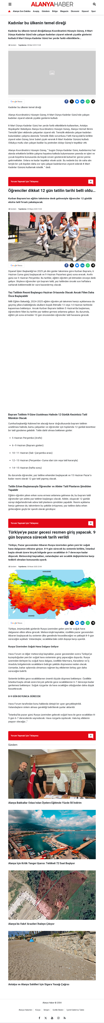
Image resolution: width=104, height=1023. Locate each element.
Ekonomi (75, 11)
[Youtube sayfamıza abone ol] (52, 1018)
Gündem (46, 11)
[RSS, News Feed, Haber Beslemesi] (65, 1018)
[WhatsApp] (88, 101)
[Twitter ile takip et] (45, 1018)
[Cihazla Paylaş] (93, 101)
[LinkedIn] (82, 101)
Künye (37, 1010)
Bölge (55, 11)
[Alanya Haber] (52, 4)
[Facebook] (66, 101)
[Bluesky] (77, 101)
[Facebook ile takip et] (39, 1018)
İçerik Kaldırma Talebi (75, 1010)
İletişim (46, 1010)
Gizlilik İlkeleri (58, 1010)
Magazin (64, 11)
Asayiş (36, 11)
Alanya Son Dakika (21, 11)
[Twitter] (72, 101)
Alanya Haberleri (25, 1010)
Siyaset (85, 11)
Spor (93, 11)
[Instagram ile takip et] (58, 1018)
